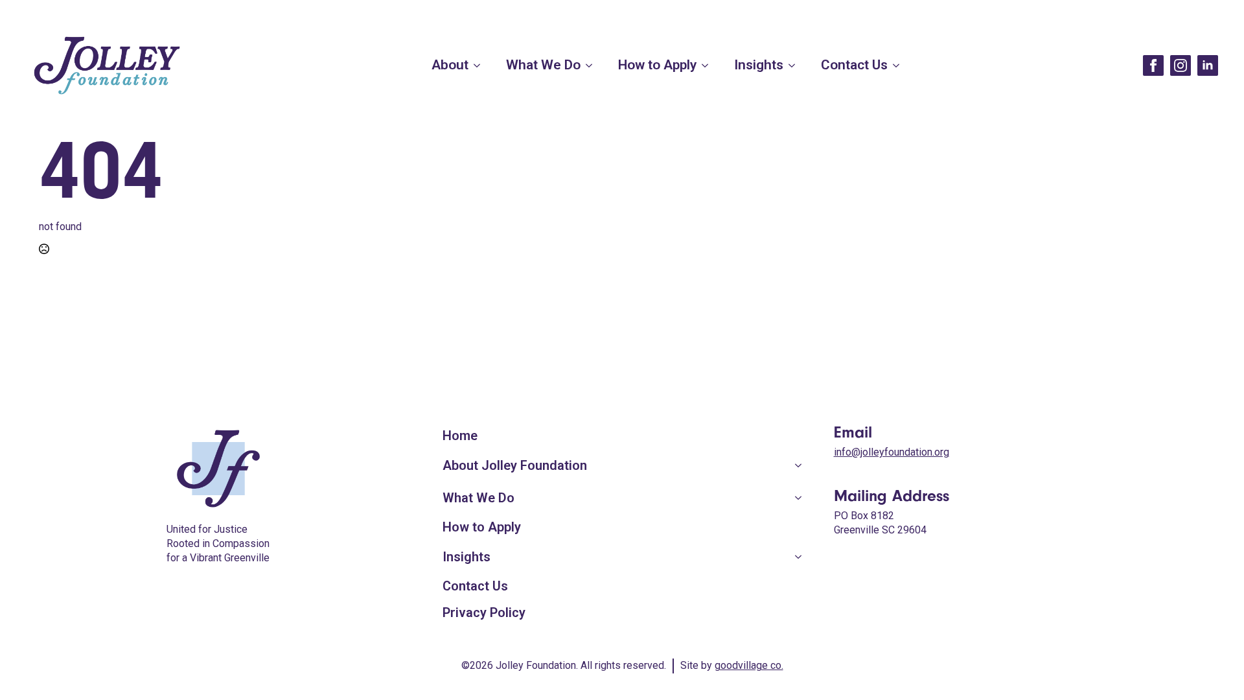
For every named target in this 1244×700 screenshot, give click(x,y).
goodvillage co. (749, 665)
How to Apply (657, 65)
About (450, 65)
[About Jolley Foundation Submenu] (804, 465)
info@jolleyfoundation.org (891, 452)
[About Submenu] (480, 65)
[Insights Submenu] (795, 65)
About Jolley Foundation (515, 465)
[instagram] (1180, 65)
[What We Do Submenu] (593, 65)
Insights (758, 65)
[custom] (1153, 65)
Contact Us (854, 65)
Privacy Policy (484, 612)
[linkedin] (1207, 65)
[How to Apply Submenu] (709, 65)
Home (460, 435)
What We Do (543, 65)
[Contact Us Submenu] (900, 65)
